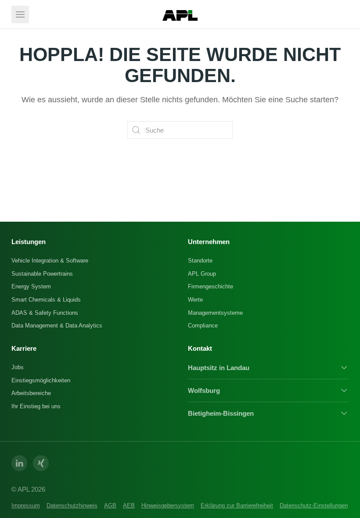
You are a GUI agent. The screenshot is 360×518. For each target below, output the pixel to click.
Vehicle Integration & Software (49, 260)
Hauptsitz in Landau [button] (218, 367)
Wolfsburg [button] (204, 390)
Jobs (17, 367)
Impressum (25, 505)
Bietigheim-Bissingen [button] (221, 413)
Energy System (31, 286)
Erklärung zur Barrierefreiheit (237, 505)
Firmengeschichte (210, 286)
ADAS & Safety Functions (44, 312)
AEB (129, 505)
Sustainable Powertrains (42, 273)
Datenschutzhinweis (72, 505)
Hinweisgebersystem (167, 505)
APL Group (202, 273)
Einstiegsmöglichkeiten (40, 380)
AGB (110, 505)
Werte (195, 299)
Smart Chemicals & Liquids (46, 299)
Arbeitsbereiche (31, 393)
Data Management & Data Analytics (56, 325)
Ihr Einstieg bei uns (36, 406)
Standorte (200, 260)
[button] (20, 14)
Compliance (203, 325)
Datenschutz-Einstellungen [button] (314, 505)
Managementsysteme (215, 312)
